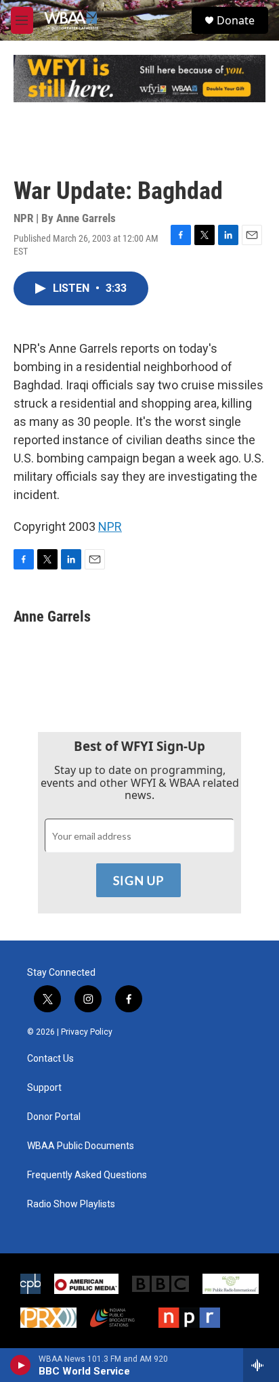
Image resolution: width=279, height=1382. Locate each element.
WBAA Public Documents (80, 1146)
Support (44, 1088)
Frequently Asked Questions (87, 1175)
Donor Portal (54, 1117)
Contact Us (50, 1059)
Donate (236, 20)
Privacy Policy (86, 1032)
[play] (20, 1365)
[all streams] (261, 1365)
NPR (110, 526)
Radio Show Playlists (71, 1204)
